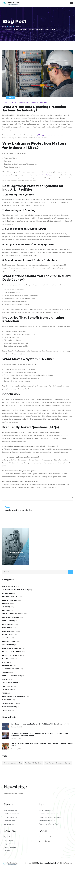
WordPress (6, 710)
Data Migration (8, 624)
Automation (7, 593)
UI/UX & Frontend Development (14, 696)
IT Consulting (7, 659)
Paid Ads (5, 662)
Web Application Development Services (58, 763)
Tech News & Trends (10, 683)
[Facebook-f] (42, 841)
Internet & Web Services (11, 652)
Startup (5, 679)
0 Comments (42, 102)
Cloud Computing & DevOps (12, 614)
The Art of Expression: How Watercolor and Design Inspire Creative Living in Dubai (42, 745)
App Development (9, 586)
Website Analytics (9, 703)
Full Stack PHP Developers (33, 763)
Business (5, 603)
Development (7, 628)
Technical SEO (7, 686)
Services (18, 27)
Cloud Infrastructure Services (13, 763)
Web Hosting (7, 700)
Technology (7, 690)
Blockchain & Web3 (9, 600)
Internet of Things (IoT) (11, 655)
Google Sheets (8, 645)
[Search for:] (37, 572)
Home (4, 27)
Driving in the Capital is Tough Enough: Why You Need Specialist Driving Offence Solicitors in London (39, 734)
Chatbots (6, 607)
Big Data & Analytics (10, 597)
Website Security (9, 707)
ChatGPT (5, 610)
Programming (7, 665)
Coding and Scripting (10, 617)
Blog (10, 27)
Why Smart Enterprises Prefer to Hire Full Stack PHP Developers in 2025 (40, 724)
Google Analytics (9, 641)
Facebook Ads (7, 634)
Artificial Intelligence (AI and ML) (15, 590)
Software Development (11, 676)
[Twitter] (39, 841)
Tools (4, 693)
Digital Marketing (9, 631)
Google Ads (6, 638)
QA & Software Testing (11, 669)
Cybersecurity (8, 621)
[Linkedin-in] (46, 841)
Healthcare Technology (11, 648)
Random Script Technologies (25, 102)
